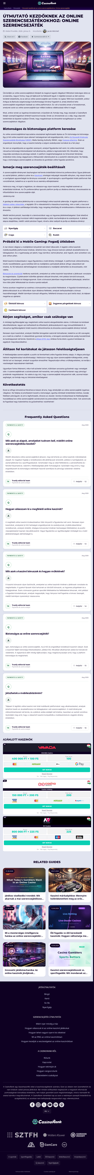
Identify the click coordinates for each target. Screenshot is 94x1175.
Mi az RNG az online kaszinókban (47, 1037)
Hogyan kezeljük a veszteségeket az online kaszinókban (47, 1041)
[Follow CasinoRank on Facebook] (32, 1104)
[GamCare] (48, 1144)
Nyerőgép (47, 1007)
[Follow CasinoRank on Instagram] (38, 1104)
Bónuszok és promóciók (12, 274)
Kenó (47, 998)
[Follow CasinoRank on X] (44, 1104)
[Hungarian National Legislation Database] (54, 1135)
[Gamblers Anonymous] (31, 1144)
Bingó (47, 994)
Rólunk (47, 1058)
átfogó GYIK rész (43, 339)
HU (46, 1111)
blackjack (39, 175)
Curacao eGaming (70, 140)
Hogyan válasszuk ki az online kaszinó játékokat (47, 1028)
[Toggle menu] (4, 3)
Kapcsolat (47, 1062)
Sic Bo (47, 1003)
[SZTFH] (22, 1135)
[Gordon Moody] (79, 1135)
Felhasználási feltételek (23, 1171)
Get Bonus (47, 770)
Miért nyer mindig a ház (47, 1023)
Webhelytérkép (73, 1171)
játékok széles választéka (13, 204)
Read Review (47, 774)
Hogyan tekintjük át (47, 1066)
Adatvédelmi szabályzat (47, 1075)
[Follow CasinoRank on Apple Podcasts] (61, 1104)
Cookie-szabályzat (49, 1171)
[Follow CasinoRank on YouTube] (49, 1104)
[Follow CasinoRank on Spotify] (55, 1104)
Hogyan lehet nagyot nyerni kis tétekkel (47, 1032)
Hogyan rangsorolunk (47, 1071)
